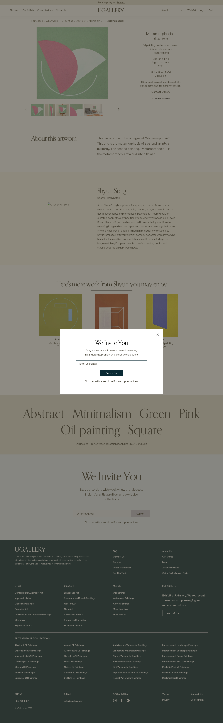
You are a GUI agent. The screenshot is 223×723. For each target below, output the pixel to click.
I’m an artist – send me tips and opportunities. (113, 381)
